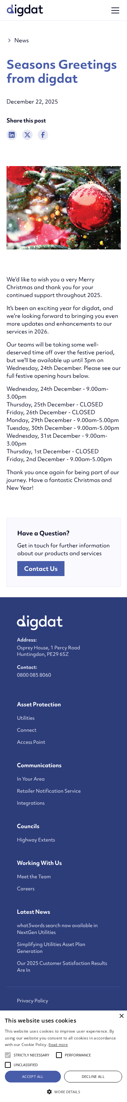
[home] (25, 10)
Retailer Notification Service (49, 791)
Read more (58, 1044)
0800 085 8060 (34, 675)
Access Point (31, 742)
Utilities (26, 718)
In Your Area (31, 779)
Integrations (31, 803)
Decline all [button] (93, 1076)
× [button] (121, 1016)
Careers (26, 888)
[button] (113, 10)
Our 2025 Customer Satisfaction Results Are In (62, 966)
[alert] (63, 1056)
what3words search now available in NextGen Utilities (57, 929)
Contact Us (41, 568)
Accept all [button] (33, 1076)
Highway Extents (36, 840)
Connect (26, 730)
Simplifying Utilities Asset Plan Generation (51, 947)
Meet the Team (34, 876)
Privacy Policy (32, 1000)
